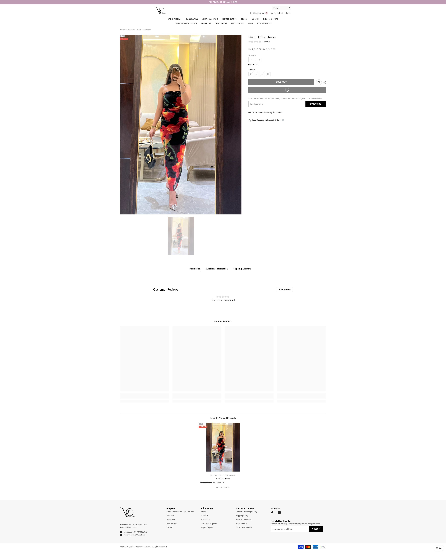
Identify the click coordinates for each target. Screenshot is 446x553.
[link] (319, 82)
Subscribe (315, 104)
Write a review (285, 289)
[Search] (281, 8)
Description (194, 268)
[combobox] (279, 8)
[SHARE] (324, 82)
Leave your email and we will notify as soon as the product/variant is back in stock (285, 98)
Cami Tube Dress (223, 479)
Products (131, 29)
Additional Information (217, 268)
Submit (316, 529)
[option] (223, 2)
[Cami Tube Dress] (223, 447)
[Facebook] (272, 512)
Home (122, 29)
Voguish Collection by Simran (223, 476)
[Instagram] (279, 512)
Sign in (288, 13)
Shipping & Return (242, 268)
